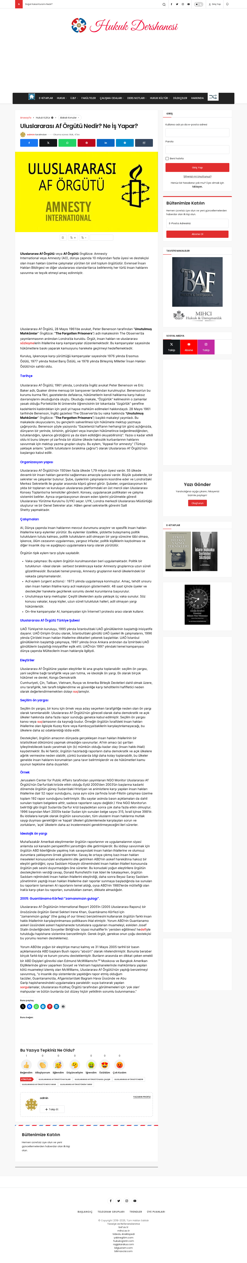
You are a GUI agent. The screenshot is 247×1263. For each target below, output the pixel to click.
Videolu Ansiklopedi (123, 1234)
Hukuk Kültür (159, 98)
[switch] (198, 4)
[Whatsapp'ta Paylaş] (67, 143)
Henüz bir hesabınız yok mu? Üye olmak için (197, 184)
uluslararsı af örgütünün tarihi (76, 1084)
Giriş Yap (216, 4)
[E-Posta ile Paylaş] (144, 143)
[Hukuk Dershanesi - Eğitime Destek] (123, 25)
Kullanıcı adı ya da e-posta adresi (186, 124)
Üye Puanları (156, 1211)
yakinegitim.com (123, 1237)
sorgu (24, 987)
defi (143, 929)
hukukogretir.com (123, 1241)
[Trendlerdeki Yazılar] (19, 4)
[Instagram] (183, 4)
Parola (169, 141)
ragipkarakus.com (123, 1244)
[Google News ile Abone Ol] (101, 237)
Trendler (136, 1211)
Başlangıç (85, 1211)
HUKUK (61, 98)
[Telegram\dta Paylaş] (125, 143)
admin (31, 134)
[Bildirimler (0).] (227, 4)
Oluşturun (197, 503)
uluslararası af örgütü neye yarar (39, 1084)
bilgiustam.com (123, 1248)
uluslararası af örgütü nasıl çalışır (92, 1079)
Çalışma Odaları (111, 98)
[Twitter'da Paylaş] (48, 143)
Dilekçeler (180, 98)
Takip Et (53, 1109)
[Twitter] (177, 4)
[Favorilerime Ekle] (63, 237)
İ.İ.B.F (73, 98)
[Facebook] (171, 4)
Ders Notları (136, 98)
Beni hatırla (176, 158)
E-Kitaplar (46, 98)
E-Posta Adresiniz (180, 223)
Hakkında (197, 98)
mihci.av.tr (123, 1230)
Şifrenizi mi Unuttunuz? (197, 176)
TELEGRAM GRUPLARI (111, 1211)
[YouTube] (188, 4)
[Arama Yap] (164, 4)
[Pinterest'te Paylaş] (86, 143)
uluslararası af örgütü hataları (55, 1079)
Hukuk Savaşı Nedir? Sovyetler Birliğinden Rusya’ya (51, 4)
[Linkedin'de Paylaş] (106, 143)
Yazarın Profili (142, 1096)
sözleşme (27, 343)
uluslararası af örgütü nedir (128, 1079)
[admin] (33, 1104)
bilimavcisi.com (123, 1251)
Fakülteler (88, 98)
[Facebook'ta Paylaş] (29, 143)
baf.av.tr (123, 1227)
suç (75, 691)
